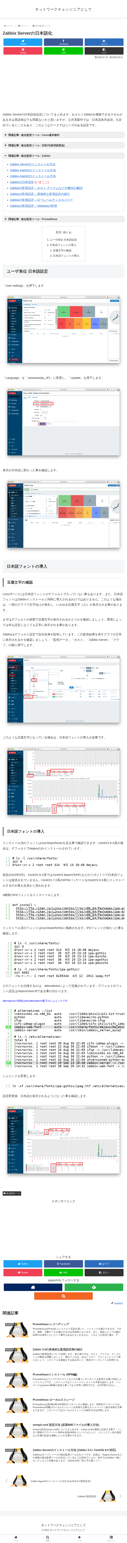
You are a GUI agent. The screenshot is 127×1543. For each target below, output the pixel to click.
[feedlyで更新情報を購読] (94, 1287)
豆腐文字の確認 (62, 250)
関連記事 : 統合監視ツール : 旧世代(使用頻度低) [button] (36, 145)
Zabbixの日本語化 (22, 182)
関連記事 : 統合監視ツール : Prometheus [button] (32, 219)
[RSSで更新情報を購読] (63, 1296)
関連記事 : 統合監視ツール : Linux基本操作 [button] (34, 134)
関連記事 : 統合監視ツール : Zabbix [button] (29, 155)
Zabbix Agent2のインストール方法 (33, 176)
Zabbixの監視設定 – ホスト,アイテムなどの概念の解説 (46, 188)
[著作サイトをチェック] (33, 1287)
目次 (59, 232)
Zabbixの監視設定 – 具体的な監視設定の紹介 (40, 194)
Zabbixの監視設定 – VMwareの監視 (33, 205)
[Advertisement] (63, 85)
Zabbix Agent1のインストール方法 (33, 170)
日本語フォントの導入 (63, 244)
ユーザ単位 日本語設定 (63, 239)
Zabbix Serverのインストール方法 (32, 164)
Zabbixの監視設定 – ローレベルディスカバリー (41, 200)
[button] (104, 51)
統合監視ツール (13, 1193)
